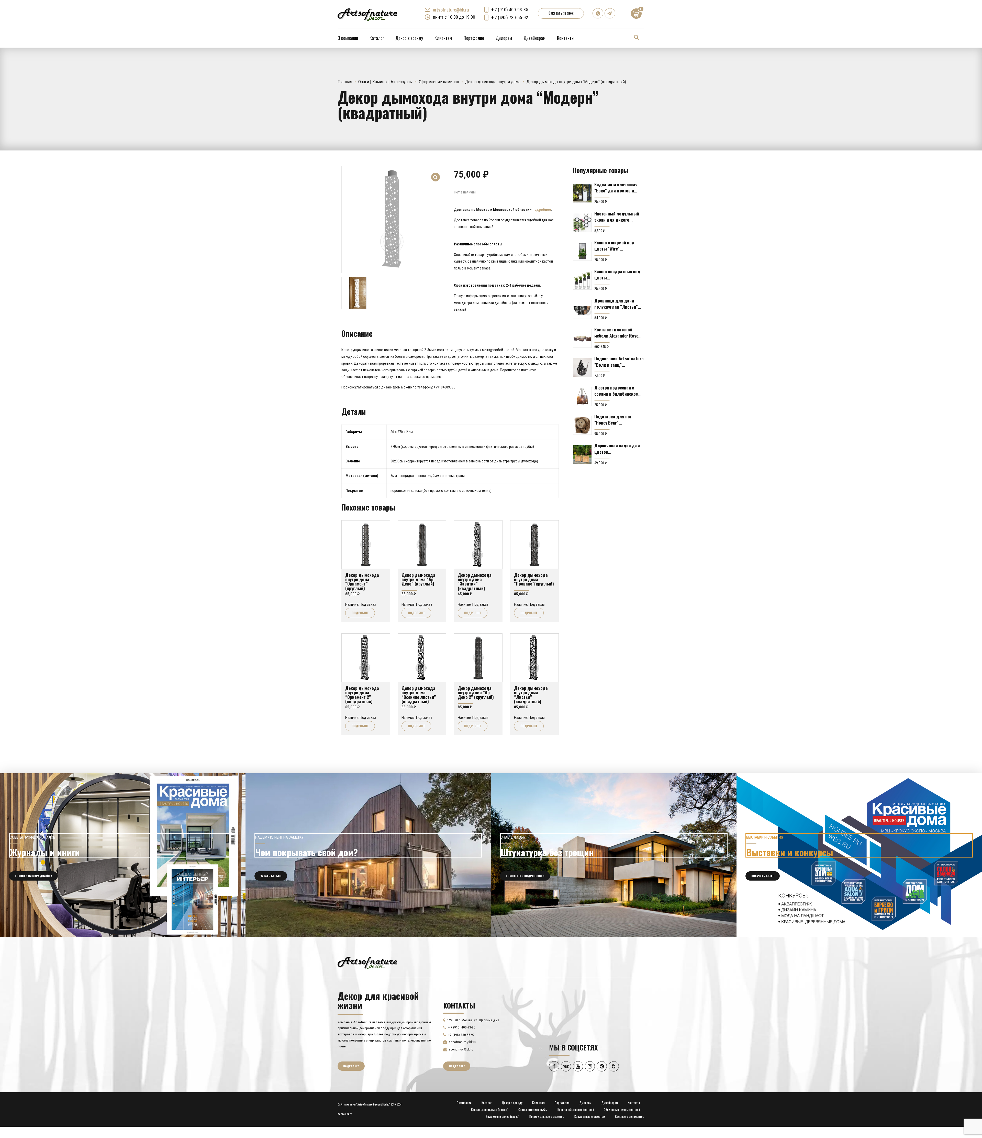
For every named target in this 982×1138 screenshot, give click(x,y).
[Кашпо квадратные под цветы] (582, 280)
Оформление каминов (439, 81)
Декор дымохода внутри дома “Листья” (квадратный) (531, 695)
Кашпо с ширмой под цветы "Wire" (614, 245)
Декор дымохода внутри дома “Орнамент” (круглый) (362, 581)
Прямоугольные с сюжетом (546, 1116)
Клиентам (443, 38)
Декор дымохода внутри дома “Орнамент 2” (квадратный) (362, 695)
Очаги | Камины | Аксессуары (385, 81)
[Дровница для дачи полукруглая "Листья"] (582, 309)
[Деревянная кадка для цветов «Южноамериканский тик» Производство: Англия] (582, 454)
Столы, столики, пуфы (533, 1109)
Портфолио (474, 38)
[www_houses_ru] (123, 855)
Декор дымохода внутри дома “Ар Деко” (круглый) (418, 579)
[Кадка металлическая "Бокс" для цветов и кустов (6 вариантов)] (582, 193)
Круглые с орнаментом (629, 1116)
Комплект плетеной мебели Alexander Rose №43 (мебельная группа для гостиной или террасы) (617, 332)
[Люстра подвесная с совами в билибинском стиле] (582, 396)
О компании (348, 38)
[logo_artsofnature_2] (367, 962)
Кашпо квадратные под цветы (617, 274)
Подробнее (360, 613)
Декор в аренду (409, 38)
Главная (345, 81)
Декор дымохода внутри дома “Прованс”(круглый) (534, 579)
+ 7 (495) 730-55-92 (509, 17)
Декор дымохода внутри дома (492, 81)
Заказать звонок (560, 13)
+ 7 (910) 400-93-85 (509, 9)
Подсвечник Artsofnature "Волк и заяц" (618, 361)
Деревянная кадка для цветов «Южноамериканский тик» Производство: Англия (617, 448)
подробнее (541, 209)
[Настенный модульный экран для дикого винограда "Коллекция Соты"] (582, 222)
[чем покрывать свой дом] (368, 855)
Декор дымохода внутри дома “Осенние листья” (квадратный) (418, 695)
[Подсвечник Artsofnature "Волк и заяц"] (582, 367)
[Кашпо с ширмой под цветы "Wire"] (582, 251)
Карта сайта (345, 1114)
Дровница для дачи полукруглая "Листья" (616, 303)
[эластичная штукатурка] (613, 855)
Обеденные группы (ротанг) (622, 1109)
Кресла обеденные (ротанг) (575, 1109)
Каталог (377, 38)
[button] (435, 173)
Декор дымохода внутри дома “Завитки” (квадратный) (475, 581)
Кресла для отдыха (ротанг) (489, 1109)
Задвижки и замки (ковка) (502, 1116)
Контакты (565, 38)
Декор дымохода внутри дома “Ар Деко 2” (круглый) (476, 692)
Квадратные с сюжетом (589, 1116)
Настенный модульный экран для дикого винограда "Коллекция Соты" (617, 216)
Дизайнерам (534, 38)
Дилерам (504, 38)
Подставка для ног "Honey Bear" (613, 419)
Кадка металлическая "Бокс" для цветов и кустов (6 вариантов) (616, 187)
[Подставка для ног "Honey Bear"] (582, 425)
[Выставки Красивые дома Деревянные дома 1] (859, 855)
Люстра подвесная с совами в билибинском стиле (616, 390)
